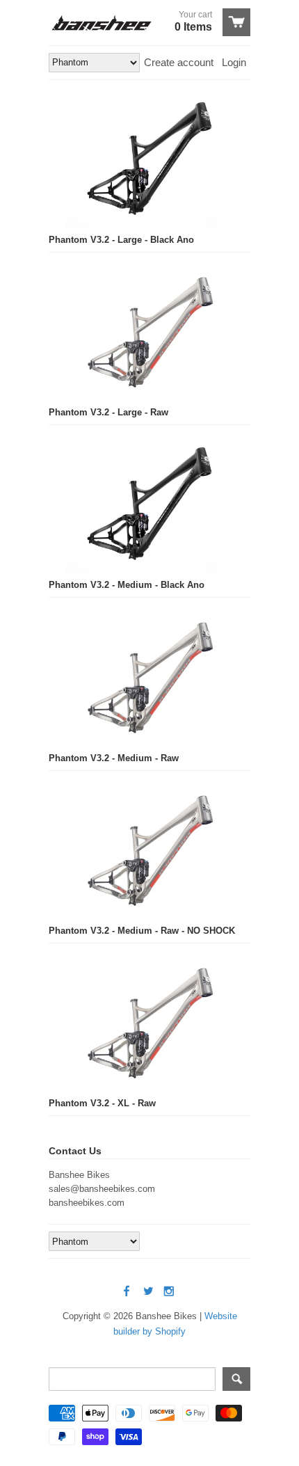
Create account (178, 62)
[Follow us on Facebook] (128, 1291)
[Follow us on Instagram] (170, 1291)
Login (234, 62)
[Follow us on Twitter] (149, 1291)
